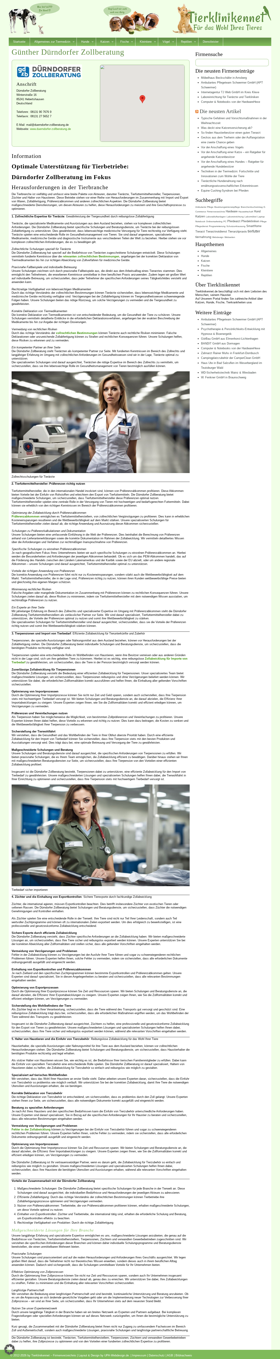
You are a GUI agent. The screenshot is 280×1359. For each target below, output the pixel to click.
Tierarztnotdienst (216, 231)
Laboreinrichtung (235, 216)
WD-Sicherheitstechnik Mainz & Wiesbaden (228, 372)
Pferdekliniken (250, 221)
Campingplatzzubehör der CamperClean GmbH (230, 358)
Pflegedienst (201, 226)
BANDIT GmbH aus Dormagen (220, 343)
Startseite (19, 41)
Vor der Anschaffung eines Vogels (222, 147)
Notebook (200, 221)
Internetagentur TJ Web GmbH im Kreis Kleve (230, 92)
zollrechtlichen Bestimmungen (77, 333)
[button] (9, 1349)
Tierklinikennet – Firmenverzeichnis (229, 18)
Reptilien (184, 42)
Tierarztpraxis (237, 231)
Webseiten (229, 237)
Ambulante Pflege (204, 207)
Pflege (263, 221)
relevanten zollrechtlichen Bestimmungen (91, 256)
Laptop (261, 216)
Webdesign (218, 237)
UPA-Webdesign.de (116, 1355)
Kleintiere (143, 42)
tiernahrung (203, 237)
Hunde (83, 42)
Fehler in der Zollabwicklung (31, 1129)
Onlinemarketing (214, 221)
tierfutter (254, 231)
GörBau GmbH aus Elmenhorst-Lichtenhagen (229, 338)
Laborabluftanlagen (216, 216)
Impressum (139, 1355)
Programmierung (217, 226)
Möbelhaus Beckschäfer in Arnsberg (224, 77)
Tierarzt (200, 231)
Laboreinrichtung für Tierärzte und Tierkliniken (230, 97)
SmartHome (253, 226)
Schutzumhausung (235, 226)
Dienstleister (211, 41)
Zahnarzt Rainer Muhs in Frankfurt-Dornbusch (230, 353)
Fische (122, 42)
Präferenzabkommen (26, 516)
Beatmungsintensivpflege (227, 207)
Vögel (164, 42)
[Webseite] (49, 78)
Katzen (102, 42)
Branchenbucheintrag (252, 207)
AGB (170, 1355)
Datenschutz (157, 1355)
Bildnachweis (183, 1355)
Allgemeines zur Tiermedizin (50, 42)
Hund (257, 211)
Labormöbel (251, 216)
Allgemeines (209, 251)
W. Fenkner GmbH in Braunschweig (223, 377)
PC (224, 221)
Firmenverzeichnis (216, 211)
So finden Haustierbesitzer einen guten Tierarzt (231, 132)
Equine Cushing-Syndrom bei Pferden (224, 190)
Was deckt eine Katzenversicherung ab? (226, 127)
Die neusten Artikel (220, 111)
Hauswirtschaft (245, 211)
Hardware (232, 211)
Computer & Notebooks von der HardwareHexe (230, 101)
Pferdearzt (233, 221)
